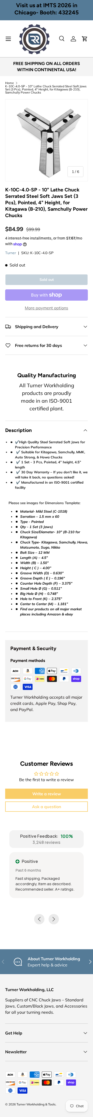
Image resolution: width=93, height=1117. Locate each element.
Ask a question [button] (46, 806)
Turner (10, 253)
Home (9, 83)
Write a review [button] (46, 793)
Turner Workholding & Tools (36, 1104)
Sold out (47, 279)
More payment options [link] (46, 307)
